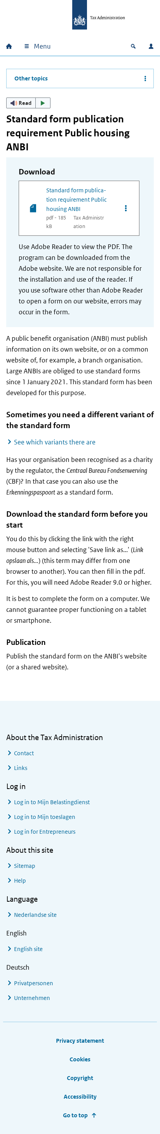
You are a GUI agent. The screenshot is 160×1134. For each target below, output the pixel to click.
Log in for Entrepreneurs (44, 831)
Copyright (80, 1078)
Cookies (80, 1059)
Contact (24, 753)
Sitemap (24, 865)
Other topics (31, 78)
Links (20, 768)
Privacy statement (80, 1040)
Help (20, 880)
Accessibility (80, 1096)
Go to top (75, 1115)
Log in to (52, 802)
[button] (28, 103)
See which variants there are (55, 442)
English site (28, 949)
